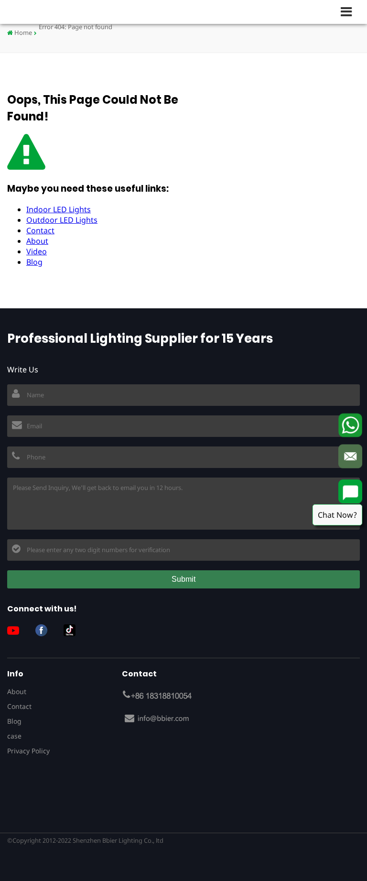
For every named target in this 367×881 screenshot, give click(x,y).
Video (36, 251)
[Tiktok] (73, 630)
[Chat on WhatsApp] (350, 425)
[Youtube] (16, 630)
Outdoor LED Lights (61, 220)
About (37, 241)
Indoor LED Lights (58, 209)
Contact (40, 230)
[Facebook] (44, 630)
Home (22, 32)
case (14, 735)
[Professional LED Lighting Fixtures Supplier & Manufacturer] (38, 12)
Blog (34, 262)
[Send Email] (350, 456)
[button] (350, 11)
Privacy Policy (28, 750)
